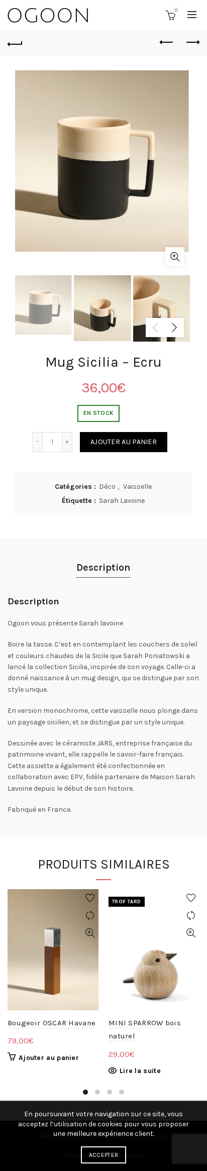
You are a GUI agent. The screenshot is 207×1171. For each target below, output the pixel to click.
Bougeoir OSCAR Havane (51, 1022)
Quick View (89, 933)
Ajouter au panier (123, 442)
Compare (89, 915)
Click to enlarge (174, 256)
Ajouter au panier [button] (49, 1057)
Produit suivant (191, 43)
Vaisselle (137, 486)
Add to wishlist (89, 898)
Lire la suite (140, 1071)
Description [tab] (103, 567)
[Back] (15, 43)
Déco (107, 486)
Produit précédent (166, 43)
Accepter (103, 1154)
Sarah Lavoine (122, 500)
